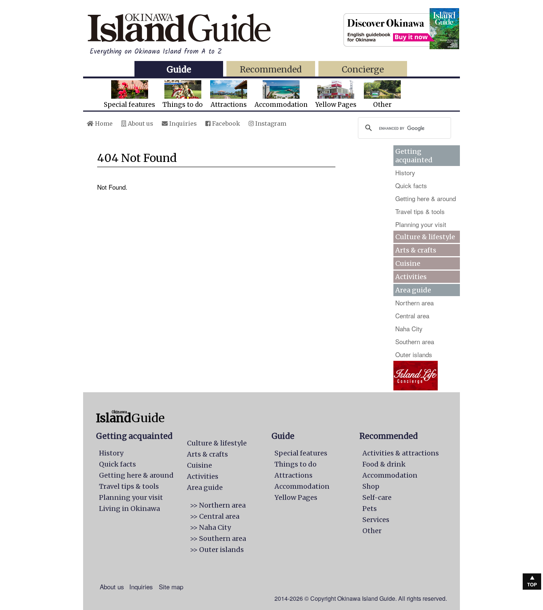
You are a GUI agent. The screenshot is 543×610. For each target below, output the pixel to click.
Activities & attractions (400, 453)
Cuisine (407, 263)
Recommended (271, 69)
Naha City (409, 328)
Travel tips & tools (420, 211)
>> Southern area (218, 538)
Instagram (270, 123)
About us (139, 123)
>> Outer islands (217, 549)
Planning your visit (420, 224)
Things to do (183, 105)
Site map (171, 586)
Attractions (229, 105)
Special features (129, 105)
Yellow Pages (335, 105)
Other (382, 105)
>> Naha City (210, 527)
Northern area (414, 302)
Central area (412, 315)
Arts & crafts (415, 250)
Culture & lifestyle (425, 237)
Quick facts (411, 185)
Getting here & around (425, 198)
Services (375, 519)
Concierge (363, 69)
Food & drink (384, 464)
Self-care (377, 497)
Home (103, 123)
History (405, 172)
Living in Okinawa (129, 508)
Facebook (225, 123)
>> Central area (214, 516)
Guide (179, 69)
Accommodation (281, 105)
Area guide (205, 487)
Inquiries (182, 123)
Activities (411, 276)
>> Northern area (218, 505)
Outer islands (413, 354)
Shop (370, 486)
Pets (369, 508)
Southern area (414, 341)
